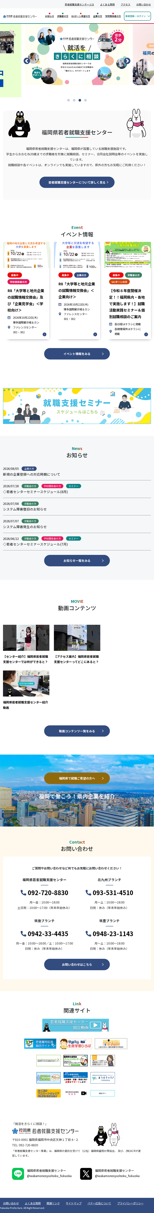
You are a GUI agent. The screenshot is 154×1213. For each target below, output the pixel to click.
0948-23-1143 (113, 933)
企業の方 (97, 16)
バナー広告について (99, 1203)
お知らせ (49, 16)
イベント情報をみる (77, 353)
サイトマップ (74, 1203)
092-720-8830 (48, 892)
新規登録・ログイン (135, 16)
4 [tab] (85, 100)
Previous (27, 61)
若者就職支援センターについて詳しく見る (77, 182)
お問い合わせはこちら (77, 964)
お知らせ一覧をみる (77, 560)
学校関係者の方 (113, 16)
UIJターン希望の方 (80, 16)
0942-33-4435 (48, 933)
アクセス (125, 4)
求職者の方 (62, 16)
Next (127, 61)
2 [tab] (74, 100)
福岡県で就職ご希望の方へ (77, 778)
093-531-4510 (113, 892)
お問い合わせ (143, 4)
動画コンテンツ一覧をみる (77, 731)
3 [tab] (80, 100)
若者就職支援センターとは (79, 4)
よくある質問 (107, 4)
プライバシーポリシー (130, 1203)
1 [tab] (68, 100)
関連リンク (53, 1203)
